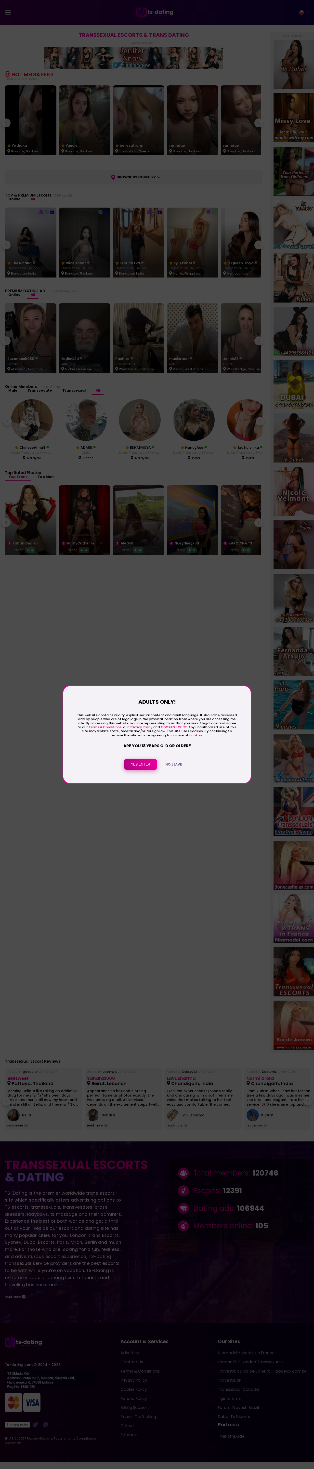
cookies (195, 735)
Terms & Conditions (105, 727)
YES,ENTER (140, 764)
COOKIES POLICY (174, 727)
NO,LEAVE (173, 764)
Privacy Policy (141, 727)
